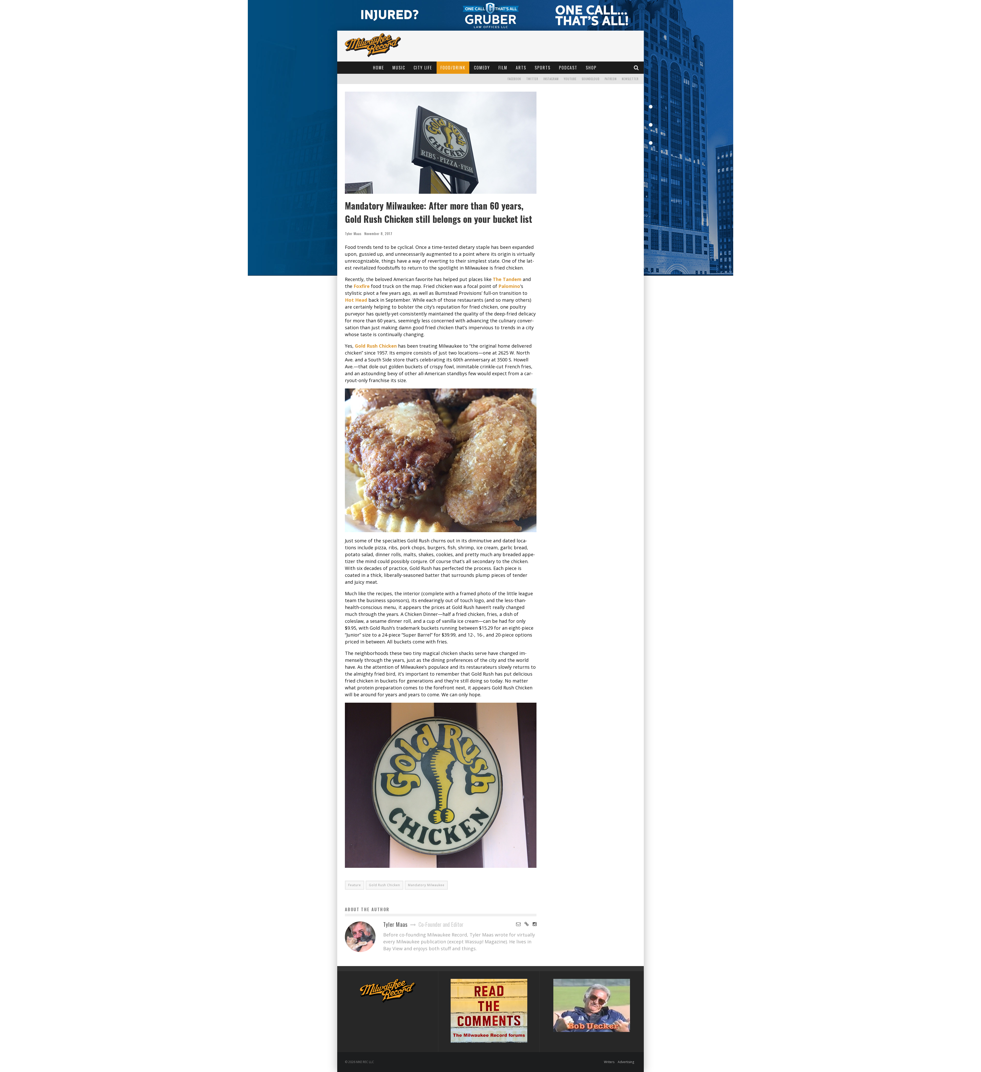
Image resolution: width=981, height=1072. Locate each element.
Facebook (514, 79)
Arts (521, 68)
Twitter (532, 79)
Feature (354, 885)
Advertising (626, 1062)
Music (398, 68)
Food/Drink (452, 68)
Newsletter (630, 79)
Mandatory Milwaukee (426, 885)
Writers (609, 1062)
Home (378, 68)
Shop (591, 68)
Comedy (482, 68)
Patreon (611, 79)
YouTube (570, 79)
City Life (423, 68)
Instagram (551, 79)
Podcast (568, 68)
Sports (543, 68)
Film (502, 68)
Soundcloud (591, 79)
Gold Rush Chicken (384, 885)
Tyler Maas (353, 233)
